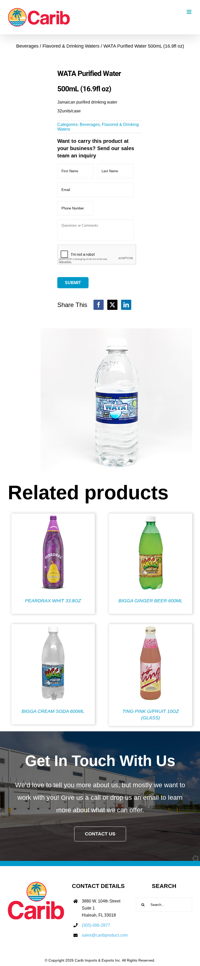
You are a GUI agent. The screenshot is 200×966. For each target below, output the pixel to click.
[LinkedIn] (126, 304)
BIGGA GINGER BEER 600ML (150, 600)
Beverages (90, 124)
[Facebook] (98, 304)
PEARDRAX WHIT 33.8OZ (53, 600)
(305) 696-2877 (96, 925)
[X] (112, 304)
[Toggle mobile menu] (189, 12)
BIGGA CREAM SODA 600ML (53, 711)
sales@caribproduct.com (105, 935)
